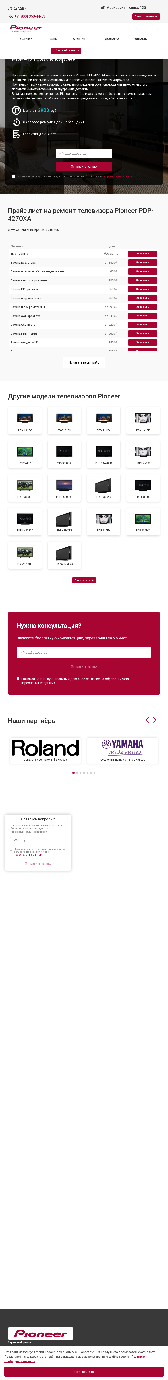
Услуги (25, 39)
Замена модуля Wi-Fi (24, 342)
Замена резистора (23, 262)
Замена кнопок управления (29, 280)
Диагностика (19, 253)
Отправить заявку (84, 166)
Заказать (142, 253)
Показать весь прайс (84, 362)
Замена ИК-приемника (25, 289)
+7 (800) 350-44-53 (29, 16)
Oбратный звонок (66, 50)
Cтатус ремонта (146, 16)
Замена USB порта (23, 324)
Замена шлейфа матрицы (28, 307)
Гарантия (78, 39)
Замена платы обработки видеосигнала (37, 271)
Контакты (140, 39)
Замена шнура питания (26, 298)
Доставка (112, 39)
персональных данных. (118, 176)
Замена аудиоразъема (25, 316)
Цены (53, 39)
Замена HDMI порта (24, 333)
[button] (147, 720)
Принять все (84, 1371)
